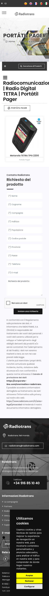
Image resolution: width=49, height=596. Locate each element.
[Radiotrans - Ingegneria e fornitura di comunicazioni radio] (24, 13)
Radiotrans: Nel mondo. (19, 435)
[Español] (26, 3)
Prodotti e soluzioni (30, 41)
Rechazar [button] (29, 581)
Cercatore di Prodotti (32, 66)
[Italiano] (46, 3)
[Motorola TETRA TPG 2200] (24, 135)
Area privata (10, 515)
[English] (31, 3)
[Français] (36, 3)
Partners (8, 506)
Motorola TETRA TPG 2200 (24, 155)
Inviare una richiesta (28, 311)
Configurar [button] (29, 586)
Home (11, 41)
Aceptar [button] (29, 575)
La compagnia (11, 501)
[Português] (41, 3)
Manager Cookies (9, 580)
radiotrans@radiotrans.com (24, 445)
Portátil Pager (19, 108)
